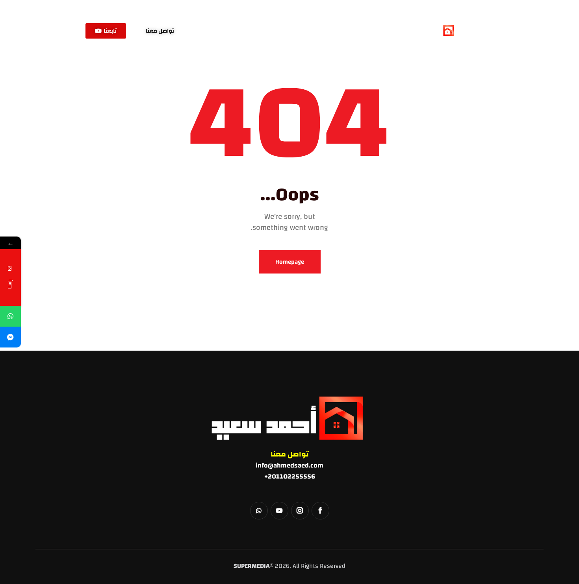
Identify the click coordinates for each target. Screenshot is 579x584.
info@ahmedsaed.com (289, 465)
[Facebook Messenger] (10, 337)
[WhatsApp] (10, 316)
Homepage (289, 262)
